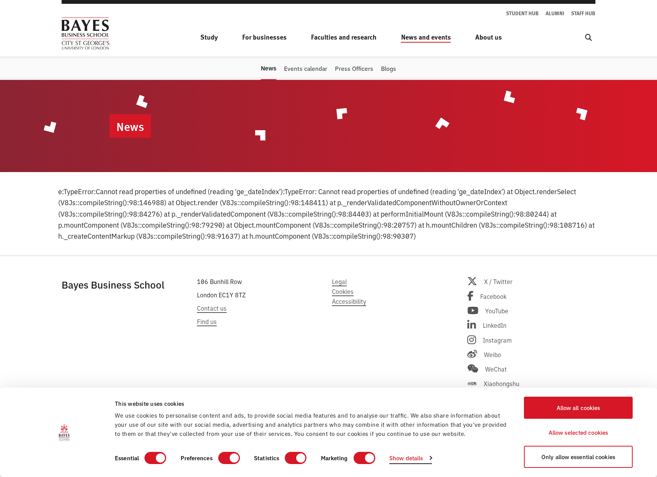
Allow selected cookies (578, 432)
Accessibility (349, 301)
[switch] (229, 458)
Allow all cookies (578, 408)
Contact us (212, 308)
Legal (339, 281)
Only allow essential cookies (578, 457)
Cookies (343, 291)
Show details (406, 458)
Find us (207, 321)
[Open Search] (588, 37)
